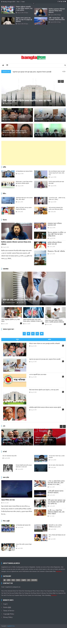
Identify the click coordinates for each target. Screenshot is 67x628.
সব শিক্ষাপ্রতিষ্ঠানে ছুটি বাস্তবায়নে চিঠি (23, 525)
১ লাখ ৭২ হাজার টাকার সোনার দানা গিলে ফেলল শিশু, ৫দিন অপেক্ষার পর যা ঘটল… (56, 482)
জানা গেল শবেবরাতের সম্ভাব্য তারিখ (9, 456)
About (18, 1)
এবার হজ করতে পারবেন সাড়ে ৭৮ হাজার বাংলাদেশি (56, 456)
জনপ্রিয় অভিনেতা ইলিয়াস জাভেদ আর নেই (55, 243)
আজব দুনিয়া (34, 580)
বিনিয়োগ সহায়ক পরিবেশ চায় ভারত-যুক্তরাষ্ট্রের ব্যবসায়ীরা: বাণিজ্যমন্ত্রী (15, 116)
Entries (7, 607)
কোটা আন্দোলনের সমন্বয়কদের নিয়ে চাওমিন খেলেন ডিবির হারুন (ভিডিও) (56, 208)
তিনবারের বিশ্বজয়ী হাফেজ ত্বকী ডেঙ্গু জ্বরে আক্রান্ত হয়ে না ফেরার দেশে (24, 466)
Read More (59, 571)
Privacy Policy (8, 617)
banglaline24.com (10, 626)
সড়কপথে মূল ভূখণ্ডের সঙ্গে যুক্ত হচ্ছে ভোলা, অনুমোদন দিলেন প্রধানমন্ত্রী (50, 116)
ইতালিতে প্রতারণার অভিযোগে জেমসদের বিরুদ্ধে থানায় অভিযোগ (57, 10)
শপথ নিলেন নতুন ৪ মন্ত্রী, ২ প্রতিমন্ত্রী (47, 132)
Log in (5, 604)
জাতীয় (8, 580)
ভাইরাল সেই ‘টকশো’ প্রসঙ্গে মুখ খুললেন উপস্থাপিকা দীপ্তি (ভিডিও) (23, 208)
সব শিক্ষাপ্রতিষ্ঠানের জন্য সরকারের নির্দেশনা (24, 171)
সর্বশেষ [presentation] (17, 339)
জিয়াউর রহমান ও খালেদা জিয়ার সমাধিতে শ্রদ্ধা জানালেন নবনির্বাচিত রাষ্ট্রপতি (24, 182)
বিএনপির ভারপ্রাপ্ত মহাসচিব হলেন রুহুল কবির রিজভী (56, 182)
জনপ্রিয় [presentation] (49, 339)
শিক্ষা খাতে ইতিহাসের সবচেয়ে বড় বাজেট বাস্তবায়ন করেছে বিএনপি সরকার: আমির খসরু (57, 173)
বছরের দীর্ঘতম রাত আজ (8, 500)
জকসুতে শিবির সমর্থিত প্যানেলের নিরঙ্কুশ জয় (23, 545)
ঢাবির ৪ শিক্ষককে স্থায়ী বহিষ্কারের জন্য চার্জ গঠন (57, 535)
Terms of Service (8, 611)
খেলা (29, 580)
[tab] (17, 339)
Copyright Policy (8, 614)
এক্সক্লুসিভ (23, 580)
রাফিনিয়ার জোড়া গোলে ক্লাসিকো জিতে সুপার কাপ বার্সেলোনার (28, 440)
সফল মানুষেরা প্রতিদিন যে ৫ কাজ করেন (10, 320)
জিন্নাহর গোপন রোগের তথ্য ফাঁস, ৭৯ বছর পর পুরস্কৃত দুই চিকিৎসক (24, 19)
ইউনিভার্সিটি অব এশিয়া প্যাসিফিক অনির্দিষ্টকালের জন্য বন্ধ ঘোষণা (55, 526)
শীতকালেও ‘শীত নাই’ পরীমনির (56, 251)
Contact (23, 1)
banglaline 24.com (10, 302)
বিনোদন (18, 580)
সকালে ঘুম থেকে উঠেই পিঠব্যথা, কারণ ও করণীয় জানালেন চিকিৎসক (54, 321)
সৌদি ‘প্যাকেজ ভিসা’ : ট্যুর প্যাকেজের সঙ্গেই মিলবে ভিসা (57, 19)
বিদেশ (13, 580)
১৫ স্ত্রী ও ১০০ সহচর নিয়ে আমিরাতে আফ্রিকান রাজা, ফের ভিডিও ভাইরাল (56, 512)
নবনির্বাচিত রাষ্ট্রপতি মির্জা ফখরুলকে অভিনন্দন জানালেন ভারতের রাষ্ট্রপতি (15, 131)
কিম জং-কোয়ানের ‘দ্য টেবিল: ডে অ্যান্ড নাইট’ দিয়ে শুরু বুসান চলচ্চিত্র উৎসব (57, 234)
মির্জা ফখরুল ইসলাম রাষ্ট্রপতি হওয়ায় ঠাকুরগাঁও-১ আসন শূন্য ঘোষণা (44, 390)
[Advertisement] (33, 39)
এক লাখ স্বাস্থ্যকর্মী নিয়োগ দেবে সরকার (23, 72)
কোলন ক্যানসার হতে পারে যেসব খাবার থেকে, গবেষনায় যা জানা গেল (33, 320)
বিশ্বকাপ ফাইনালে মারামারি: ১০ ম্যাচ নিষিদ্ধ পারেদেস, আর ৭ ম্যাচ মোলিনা (24, 8)
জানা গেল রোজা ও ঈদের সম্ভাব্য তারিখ (56, 465)
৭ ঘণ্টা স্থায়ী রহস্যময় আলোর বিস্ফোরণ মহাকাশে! (55, 492)
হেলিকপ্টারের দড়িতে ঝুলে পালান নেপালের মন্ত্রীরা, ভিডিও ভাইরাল (24, 198)
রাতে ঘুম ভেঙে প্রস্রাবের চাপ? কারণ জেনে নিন (19, 300)
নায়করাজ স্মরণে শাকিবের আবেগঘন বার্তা (55, 224)
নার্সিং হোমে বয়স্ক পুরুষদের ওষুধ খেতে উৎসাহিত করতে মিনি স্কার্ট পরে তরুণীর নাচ (56, 502)
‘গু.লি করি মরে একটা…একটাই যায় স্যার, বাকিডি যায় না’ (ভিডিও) (57, 198)
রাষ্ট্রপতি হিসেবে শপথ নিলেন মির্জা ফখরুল (18, 100)
